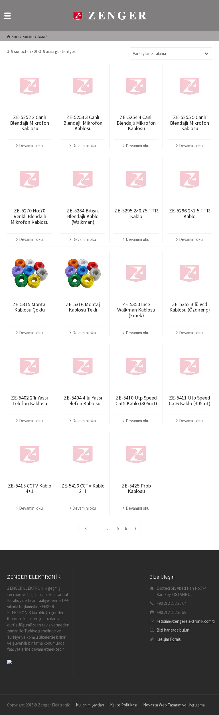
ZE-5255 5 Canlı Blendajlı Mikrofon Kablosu (189, 123)
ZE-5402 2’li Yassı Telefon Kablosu (29, 400)
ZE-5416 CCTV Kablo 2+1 (83, 488)
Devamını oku (31, 145)
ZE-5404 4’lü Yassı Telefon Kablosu (83, 400)
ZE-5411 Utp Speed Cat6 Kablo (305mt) (189, 400)
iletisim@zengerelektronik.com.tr (186, 621)
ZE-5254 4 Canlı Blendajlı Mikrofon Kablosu (136, 123)
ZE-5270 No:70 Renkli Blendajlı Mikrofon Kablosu (29, 216)
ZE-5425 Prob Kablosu (136, 488)
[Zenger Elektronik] (109, 15)
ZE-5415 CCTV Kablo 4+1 (29, 488)
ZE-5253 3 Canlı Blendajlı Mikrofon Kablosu (82, 123)
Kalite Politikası (123, 705)
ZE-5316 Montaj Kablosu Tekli (83, 307)
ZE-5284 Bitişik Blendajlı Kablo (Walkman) (83, 216)
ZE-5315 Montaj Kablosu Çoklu (29, 307)
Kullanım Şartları (90, 705)
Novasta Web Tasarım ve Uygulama (174, 705)
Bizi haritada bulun (173, 630)
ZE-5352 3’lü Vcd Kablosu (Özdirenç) (189, 307)
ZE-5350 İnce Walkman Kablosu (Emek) (136, 310)
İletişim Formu (169, 639)
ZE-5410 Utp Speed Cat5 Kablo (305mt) (136, 400)
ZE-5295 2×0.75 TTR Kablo (136, 213)
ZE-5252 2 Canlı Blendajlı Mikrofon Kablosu (29, 123)
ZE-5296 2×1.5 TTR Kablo (189, 213)
